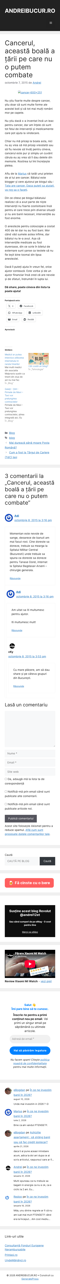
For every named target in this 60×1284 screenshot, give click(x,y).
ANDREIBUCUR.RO (30, 10)
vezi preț (46, 981)
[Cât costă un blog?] (38, 359)
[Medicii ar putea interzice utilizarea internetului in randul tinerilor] (16, 369)
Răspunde (15, 578)
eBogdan (19, 1090)
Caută (8, 854)
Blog (12, 433)
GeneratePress (30, 1278)
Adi (16, 515)
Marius (22, 173)
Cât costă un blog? (38, 366)
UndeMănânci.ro (15, 1260)
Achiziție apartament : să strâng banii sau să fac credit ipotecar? (32, 1137)
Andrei (18, 1167)
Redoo (18, 1196)
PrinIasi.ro (11, 1254)
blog (12, 437)
